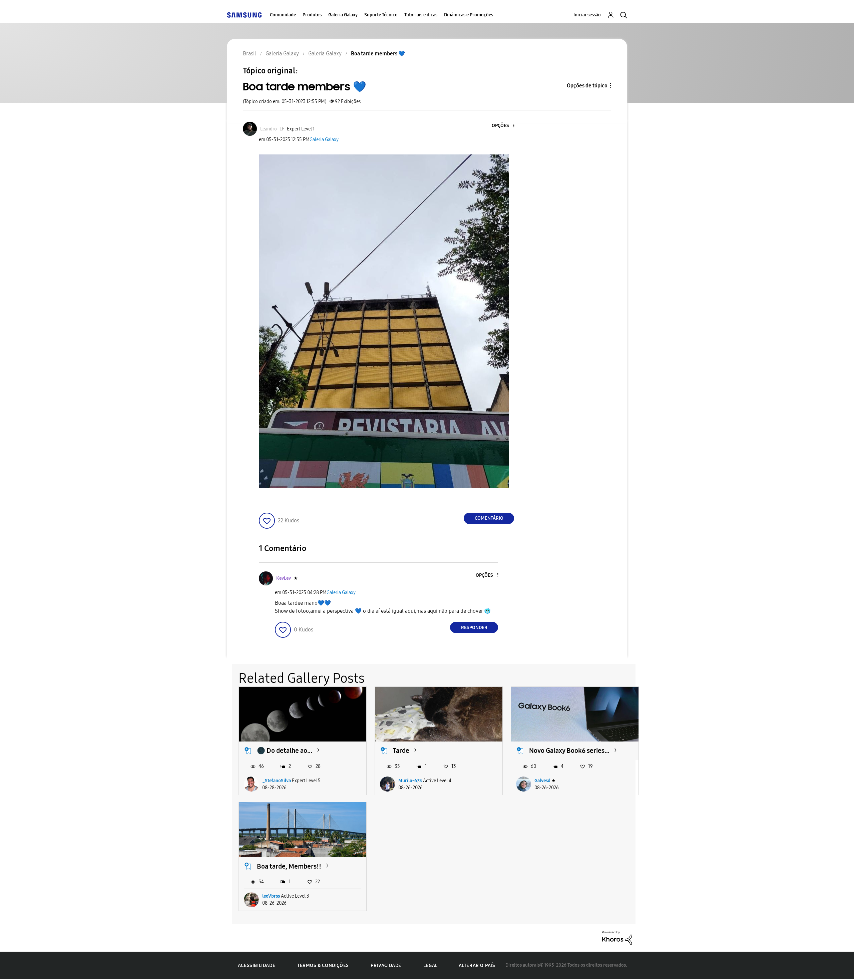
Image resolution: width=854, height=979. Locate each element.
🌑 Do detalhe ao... (284, 751)
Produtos (312, 15)
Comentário (489, 518)
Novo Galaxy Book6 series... (569, 751)
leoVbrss (271, 896)
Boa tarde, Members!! (289, 866)
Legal (430, 965)
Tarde (401, 751)
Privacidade (386, 965)
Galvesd (542, 781)
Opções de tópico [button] (587, 85)
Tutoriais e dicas (420, 15)
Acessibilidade (256, 965)
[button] (502, 126)
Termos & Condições (323, 965)
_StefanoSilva (276, 781)
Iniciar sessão (587, 15)
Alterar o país (477, 965)
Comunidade (283, 15)
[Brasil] (244, 15)
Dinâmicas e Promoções (468, 15)
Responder (474, 627)
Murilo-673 (410, 781)
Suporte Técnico (381, 15)
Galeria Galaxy (343, 15)
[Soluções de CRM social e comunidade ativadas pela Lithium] (617, 937)
